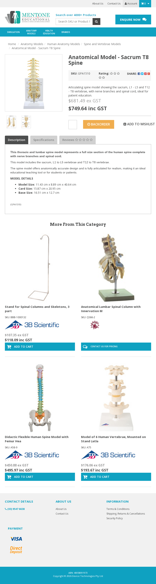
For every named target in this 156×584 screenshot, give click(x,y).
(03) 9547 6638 (16, 509)
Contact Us (114, 3)
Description (16, 140)
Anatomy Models (32, 44)
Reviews (68, 140)
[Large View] (11, 122)
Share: (132, 74)
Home (12, 44)
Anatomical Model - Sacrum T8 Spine (36, 48)
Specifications (43, 140)
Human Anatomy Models (63, 44)
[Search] (96, 21)
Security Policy (114, 518)
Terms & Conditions (117, 509)
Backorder (100, 124)
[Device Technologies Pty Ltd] (27, 17)
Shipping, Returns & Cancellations (125, 513)
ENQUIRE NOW (130, 20)
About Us (97, 3)
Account (132, 3)
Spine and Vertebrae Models (102, 44)
